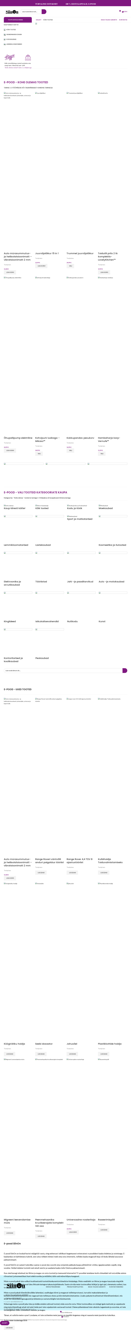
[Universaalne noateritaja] (81, 1135)
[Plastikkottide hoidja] (112, 959)
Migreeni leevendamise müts (17, 1221)
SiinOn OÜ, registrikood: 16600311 (17, 1295)
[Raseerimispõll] (112, 1135)
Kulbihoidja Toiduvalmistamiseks (110, 861)
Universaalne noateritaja (81, 1219)
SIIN (25, 1320)
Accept (4, 1323)
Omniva (68, 1268)
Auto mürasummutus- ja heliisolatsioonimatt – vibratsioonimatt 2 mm (18, 862)
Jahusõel (72, 1043)
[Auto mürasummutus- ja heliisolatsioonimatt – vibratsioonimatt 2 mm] (18, 775)
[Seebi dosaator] (50, 959)
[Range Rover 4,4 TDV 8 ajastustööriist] (81, 775)
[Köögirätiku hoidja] (18, 959)
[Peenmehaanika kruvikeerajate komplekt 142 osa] (50, 1135)
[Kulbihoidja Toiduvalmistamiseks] (112, 775)
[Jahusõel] (81, 959)
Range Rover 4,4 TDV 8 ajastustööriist (79, 861)
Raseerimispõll (106, 1219)
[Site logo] (11, 11)
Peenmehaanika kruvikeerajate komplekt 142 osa (49, 1223)
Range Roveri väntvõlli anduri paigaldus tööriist (49, 861)
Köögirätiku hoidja (14, 1043)
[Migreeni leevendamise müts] (18, 1135)
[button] (10, 878)
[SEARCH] (44, 11)
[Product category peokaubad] (65, 378)
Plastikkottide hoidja (109, 1043)
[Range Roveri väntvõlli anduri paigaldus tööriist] (50, 775)
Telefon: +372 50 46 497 (14, 1298)
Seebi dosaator (44, 1043)
